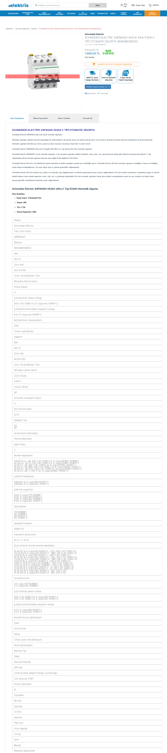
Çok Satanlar (137, 13)
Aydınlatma (13, 13)
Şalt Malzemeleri (44, 13)
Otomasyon (102, 13)
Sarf (93, 13)
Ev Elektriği (83, 13)
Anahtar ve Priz (27, 13)
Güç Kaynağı (59, 13)
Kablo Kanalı (124, 13)
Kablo (113, 13)
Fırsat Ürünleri (152, 13)
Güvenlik (71, 13)
